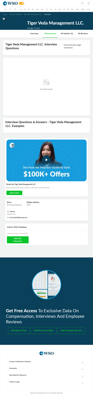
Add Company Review (71, 330)
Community (13, 368)
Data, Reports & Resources (17, 375)
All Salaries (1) (67, 34)
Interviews (47, 14)
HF (29, 9)
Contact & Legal (14, 382)
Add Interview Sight (43, 330)
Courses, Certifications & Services (20, 361)
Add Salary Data (19, 330)
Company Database (15, 14)
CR (64, 9)
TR (55, 9)
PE (25, 9)
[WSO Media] (15, 9)
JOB (77, 9)
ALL (42, 9)
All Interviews (50, 34)
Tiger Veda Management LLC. (33, 14)
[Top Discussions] (10, 9)
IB (21, 9)
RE (33, 9)
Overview (34, 34)
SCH (88, 9)
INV (72, 9)
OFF (37, 9)
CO (51, 9)
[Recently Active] (5, 9)
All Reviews (83, 34)
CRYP (83, 9)
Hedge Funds (11, 214)
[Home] (10, 3)
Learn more (14, 193)
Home (5, 14)
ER (68, 9)
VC (47, 9)
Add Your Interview (18, 240)
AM (59, 9)
